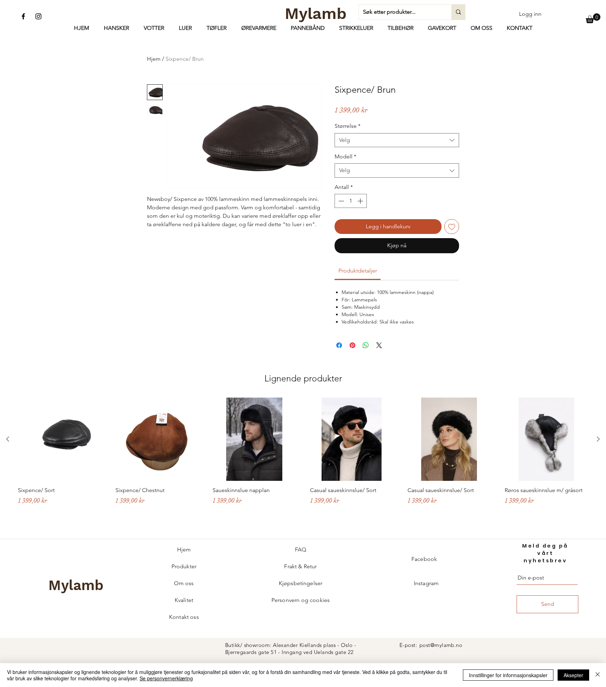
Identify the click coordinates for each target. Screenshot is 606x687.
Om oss (184, 583)
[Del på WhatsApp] (366, 345)
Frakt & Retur (300, 566)
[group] (303, 464)
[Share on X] (379, 345)
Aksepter (573, 675)
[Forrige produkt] (8, 439)
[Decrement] (340, 201)
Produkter (183, 566)
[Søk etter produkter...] (458, 12)
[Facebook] (23, 16)
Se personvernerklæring (166, 678)
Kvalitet (184, 600)
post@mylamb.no (440, 645)
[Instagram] (38, 16)
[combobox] (397, 140)
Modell (345, 156)
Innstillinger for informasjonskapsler (508, 675)
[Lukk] (597, 675)
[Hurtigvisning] (59, 439)
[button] (593, 18)
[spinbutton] (350, 201)
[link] (357, 270)
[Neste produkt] (598, 439)
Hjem (154, 58)
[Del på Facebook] (339, 345)
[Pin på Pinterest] (352, 345)
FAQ (300, 549)
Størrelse (348, 126)
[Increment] (361, 201)
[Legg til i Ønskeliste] (451, 226)
